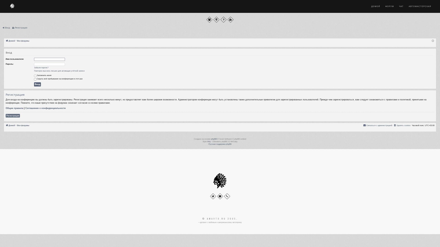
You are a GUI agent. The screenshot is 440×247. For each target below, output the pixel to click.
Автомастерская (420, 6)
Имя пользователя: (15, 59)
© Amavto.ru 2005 (219, 218)
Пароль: (10, 64)
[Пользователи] (209, 19)
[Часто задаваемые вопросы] (223, 19)
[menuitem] (402, 125)
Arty (209, 141)
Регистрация (21, 28)
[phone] (227, 196)
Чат (401, 6)
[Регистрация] (230, 19)
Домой (375, 6)
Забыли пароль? (41, 68)
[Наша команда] (216, 19)
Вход (7, 28)
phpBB (214, 139)
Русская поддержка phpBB (220, 144)
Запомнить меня (43, 75)
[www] (213, 196)
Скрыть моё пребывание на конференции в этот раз (59, 79)
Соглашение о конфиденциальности (45, 108)
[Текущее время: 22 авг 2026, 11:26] (433, 41)
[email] (220, 196)
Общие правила (14, 108)
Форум (389, 6)
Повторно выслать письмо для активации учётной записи (59, 71)
